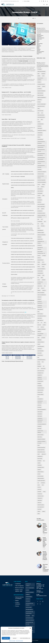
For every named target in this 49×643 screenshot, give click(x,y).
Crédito (42, 186)
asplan (43, 86)
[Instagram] (41, 1)
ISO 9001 (44, 324)
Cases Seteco (39, 34)
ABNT (38, 73)
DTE (41, 219)
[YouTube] (47, 1)
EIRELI (39, 228)
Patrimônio (40, 385)
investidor (40, 318)
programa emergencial (42, 424)
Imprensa (39, 299)
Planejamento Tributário (40, 402)
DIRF (38, 208)
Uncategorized (39, 52)
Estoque (44, 255)
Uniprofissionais (41, 504)
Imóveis (39, 290)
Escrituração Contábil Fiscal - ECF (41, 252)
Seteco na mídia (40, 476)
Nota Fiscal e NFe (41, 370)
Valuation (39, 509)
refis (38, 445)
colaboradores (29, 596)
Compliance (40, 128)
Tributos (39, 502)
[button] (30, 628)
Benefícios (39, 99)
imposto (44, 290)
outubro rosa (40, 381)
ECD (45, 221)
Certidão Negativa (29, 609)
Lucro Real (40, 348)
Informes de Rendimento (40, 306)
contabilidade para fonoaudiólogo (41, 146)
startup (39, 487)
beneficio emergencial (42, 97)
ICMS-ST (42, 288)
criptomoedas (40, 191)
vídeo (39, 513)
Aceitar (6, 638)
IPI (41, 322)
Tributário (38, 50)
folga (43, 266)
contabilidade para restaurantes (41, 154)
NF (43, 366)
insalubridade (40, 309)
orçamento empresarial (40, 378)
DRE (38, 219)
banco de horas (40, 95)
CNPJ (42, 119)
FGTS (43, 262)
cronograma (40, 193)
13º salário (39, 69)
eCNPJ (42, 223)
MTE (42, 361)
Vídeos (38, 53)
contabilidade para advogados (41, 142)
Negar (14, 638)
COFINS (39, 121)
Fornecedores (40, 273)
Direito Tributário (41, 206)
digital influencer (41, 204)
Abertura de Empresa (41, 71)
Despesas (39, 202)
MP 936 (39, 361)
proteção (39, 428)
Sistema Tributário (41, 480)
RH (43, 460)
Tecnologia (40, 493)
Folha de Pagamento (41, 268)
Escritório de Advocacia (40, 248)
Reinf (39, 454)
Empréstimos (40, 239)
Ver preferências (25, 638)
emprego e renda (41, 232)
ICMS (38, 288)
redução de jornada (41, 439)
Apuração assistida (41, 84)
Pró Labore (40, 416)
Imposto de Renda (39, 43)
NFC (38, 368)
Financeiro (44, 264)
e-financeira (40, 221)
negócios (39, 366)
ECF (38, 223)
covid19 (43, 184)
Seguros (39, 469)
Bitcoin (39, 101)
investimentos (40, 320)
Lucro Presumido (41, 346)
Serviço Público (40, 471)
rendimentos (40, 456)
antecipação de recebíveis (40, 79)
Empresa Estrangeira (41, 234)
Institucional (39, 45)
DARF (43, 195)
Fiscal (38, 42)
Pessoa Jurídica (40, 394)
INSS (38, 311)
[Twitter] (45, 1)
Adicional (43, 73)
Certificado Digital (41, 117)
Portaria (39, 405)
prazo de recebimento (42, 409)
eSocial (38, 40)
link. (25, 312)
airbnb (39, 75)
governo (43, 279)
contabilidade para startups (41, 162)
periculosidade (40, 390)
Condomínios (40, 132)
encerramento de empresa (41, 242)
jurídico (39, 331)
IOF (38, 322)
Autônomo (39, 88)
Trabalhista (39, 49)
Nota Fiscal (43, 368)
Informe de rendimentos (40, 302)
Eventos (38, 41)
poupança (39, 407)
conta (39, 137)
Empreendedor (40, 230)
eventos (39, 257)
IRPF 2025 (39, 324)
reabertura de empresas (40, 431)
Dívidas (42, 208)
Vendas (43, 511)
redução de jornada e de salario (41, 442)
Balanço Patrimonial (41, 90)
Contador (39, 169)
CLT (38, 119)
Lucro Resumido (40, 350)
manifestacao (40, 355)
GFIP (43, 275)
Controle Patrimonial (42, 182)
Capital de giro (40, 110)
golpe (39, 279)
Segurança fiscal (41, 467)
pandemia (39, 383)
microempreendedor (41, 359)
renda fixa (43, 454)
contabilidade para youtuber (41, 166)
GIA (38, 277)
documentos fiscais (41, 213)
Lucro (39, 344)
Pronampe (39, 426)
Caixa (38, 108)
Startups (39, 489)
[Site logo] (7, 4)
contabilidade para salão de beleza (41, 158)
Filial (39, 264)
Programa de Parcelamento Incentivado (40, 420)
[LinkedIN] (43, 1)
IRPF (45, 322)
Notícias (38, 48)
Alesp (43, 75)
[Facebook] (39, 1)
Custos (39, 195)
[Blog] (19, 18)
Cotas (39, 184)
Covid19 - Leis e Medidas (40, 37)
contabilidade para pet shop (41, 150)
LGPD (38, 337)
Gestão (39, 275)
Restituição (40, 458)
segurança (39, 465)
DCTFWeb (39, 197)
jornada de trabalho (41, 329)
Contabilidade (39, 36)
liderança (39, 339)
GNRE (42, 277)
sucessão (39, 491)
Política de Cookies (12, 640)
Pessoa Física (40, 392)
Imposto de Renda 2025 (42, 294)
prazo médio (40, 411)
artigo (39, 86)
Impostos (38, 44)
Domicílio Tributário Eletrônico (41, 216)
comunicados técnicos (42, 130)
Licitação (43, 337)
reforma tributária (41, 447)
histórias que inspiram (40, 283)
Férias (39, 262)
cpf (38, 186)
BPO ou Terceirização (30, 587)
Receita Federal (40, 434)
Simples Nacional (41, 478)
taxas (44, 491)
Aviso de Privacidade (19, 640)
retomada (39, 460)
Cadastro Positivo (41, 106)
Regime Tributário (41, 449)
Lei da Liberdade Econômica (40, 334)
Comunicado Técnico (40, 35)
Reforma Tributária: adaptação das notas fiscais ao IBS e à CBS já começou (45, 555)
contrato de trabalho (42, 171)
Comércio (39, 126)
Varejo (39, 511)
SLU (38, 482)
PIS (38, 396)
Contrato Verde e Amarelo (41, 177)
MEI (38, 357)
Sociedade (43, 482)
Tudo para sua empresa (40, 51)
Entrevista (40, 245)
